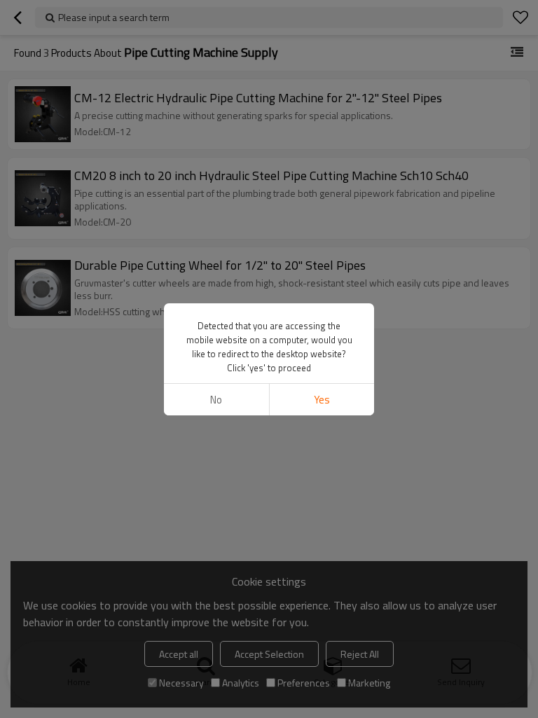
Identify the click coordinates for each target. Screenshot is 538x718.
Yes (322, 400)
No (216, 400)
